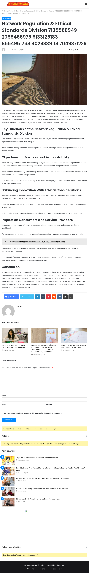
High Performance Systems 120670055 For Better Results (14, 346)
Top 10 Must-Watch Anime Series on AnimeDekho (37, 457)
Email (4, 404)
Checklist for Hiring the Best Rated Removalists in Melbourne (42, 488)
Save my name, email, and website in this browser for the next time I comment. (33, 413)
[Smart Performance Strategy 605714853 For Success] (74, 335)
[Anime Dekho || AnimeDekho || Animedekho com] (18, 4)
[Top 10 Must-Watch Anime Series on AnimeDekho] (8, 460)
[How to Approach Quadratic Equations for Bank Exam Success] (8, 481)
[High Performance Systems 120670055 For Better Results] (15, 335)
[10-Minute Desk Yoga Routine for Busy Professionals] (8, 502)
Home (5, 11)
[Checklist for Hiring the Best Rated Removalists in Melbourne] (8, 491)
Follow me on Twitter (11, 547)
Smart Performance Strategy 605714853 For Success (73, 346)
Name (4, 396)
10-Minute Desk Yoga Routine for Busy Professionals (38, 499)
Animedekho (13, 11)
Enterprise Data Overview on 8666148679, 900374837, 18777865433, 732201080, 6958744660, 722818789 (43, 348)
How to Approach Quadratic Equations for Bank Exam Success (42, 478)
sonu (7, 50)
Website (49, 404)
